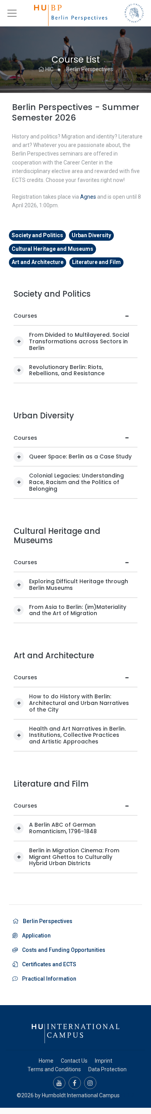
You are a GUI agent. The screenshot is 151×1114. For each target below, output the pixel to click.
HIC (48, 69)
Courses (25, 316)
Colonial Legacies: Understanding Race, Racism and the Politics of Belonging (76, 482)
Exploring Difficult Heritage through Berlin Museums (78, 584)
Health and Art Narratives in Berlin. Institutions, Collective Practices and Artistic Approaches (77, 735)
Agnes (88, 197)
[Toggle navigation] (12, 13)
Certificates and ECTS (48, 964)
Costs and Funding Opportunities (62, 950)
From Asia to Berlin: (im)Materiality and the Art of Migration (77, 610)
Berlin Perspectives (89, 69)
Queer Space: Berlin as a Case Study (80, 456)
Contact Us (74, 1061)
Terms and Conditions (54, 1069)
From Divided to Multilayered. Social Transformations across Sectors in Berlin (79, 341)
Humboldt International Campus (81, 1095)
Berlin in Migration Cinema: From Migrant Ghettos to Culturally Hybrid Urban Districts (74, 856)
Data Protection (107, 1069)
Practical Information (48, 979)
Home (46, 1061)
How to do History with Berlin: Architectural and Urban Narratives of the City (79, 703)
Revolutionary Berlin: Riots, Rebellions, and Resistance (67, 370)
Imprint (103, 1061)
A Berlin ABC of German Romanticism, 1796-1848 (63, 828)
